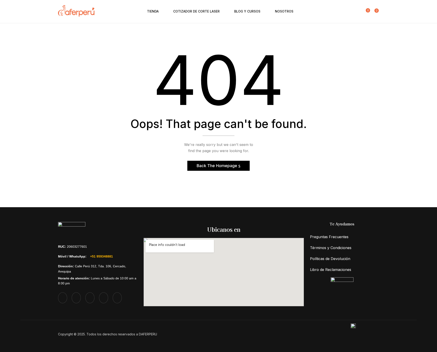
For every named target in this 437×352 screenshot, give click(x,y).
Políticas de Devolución (330, 258)
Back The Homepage (217, 165)
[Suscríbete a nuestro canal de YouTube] (103, 297)
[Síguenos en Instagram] (76, 297)
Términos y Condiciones (330, 247)
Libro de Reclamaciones (330, 269)
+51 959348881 (101, 256)
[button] (374, 11)
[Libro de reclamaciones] (342, 284)
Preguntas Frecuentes (329, 237)
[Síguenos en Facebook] (89, 297)
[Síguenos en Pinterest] (117, 297)
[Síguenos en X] (62, 297)
